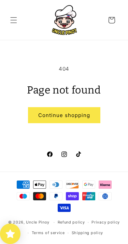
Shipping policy (87, 232)
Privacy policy (105, 222)
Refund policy (71, 222)
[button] (13, 20)
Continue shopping (64, 115)
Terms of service (48, 232)
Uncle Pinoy (37, 222)
